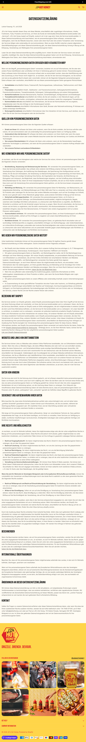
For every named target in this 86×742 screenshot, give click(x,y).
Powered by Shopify (26, 732)
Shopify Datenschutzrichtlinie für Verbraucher (21, 327)
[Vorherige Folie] (3, 2)
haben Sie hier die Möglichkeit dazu (44, 269)
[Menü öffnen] (3, 7)
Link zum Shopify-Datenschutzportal (14, 332)
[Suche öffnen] (79, 7)
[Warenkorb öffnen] (83, 7)
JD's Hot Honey (13, 732)
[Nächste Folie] (82, 2)
